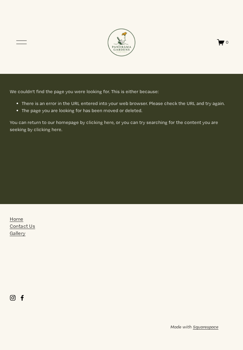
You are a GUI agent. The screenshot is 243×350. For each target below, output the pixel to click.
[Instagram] (13, 298)
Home (16, 219)
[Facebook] (22, 298)
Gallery (17, 233)
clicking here (100, 122)
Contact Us (22, 226)
